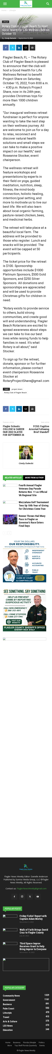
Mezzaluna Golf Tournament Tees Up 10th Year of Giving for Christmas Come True (34, 505)
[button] (5, 4)
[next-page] (9, 533)
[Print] (32, 47)
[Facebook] (6, 47)
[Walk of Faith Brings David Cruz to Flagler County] (10, 933)
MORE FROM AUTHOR (34, 477)
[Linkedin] (19, 47)
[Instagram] (22, 896)
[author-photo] (26, 459)
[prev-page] (4, 533)
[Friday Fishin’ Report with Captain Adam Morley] (10, 920)
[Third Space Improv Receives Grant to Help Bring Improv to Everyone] (10, 947)
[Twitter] (12, 47)
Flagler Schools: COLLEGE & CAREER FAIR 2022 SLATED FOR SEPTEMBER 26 (13, 430)
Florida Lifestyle (29, 1042)
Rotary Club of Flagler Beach (15, 392)
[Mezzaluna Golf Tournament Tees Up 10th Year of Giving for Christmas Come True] (10, 506)
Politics (41, 1042)
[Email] (26, 47)
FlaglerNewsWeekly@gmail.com (32, 888)
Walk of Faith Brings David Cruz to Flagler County (34, 931)
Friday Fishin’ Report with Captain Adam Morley (33, 917)
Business (16, 1042)
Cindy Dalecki (10, 38)
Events (42, 1045)
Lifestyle (12, 10)
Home (3, 10)
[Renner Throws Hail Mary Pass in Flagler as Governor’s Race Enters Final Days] (10, 519)
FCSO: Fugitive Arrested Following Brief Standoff (39, 429)
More (10, 1045)
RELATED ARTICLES (13, 477)
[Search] (48, 4)
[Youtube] (38, 897)
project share (17, 389)
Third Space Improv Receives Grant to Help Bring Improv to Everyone (33, 946)
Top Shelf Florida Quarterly (26, 1045)
